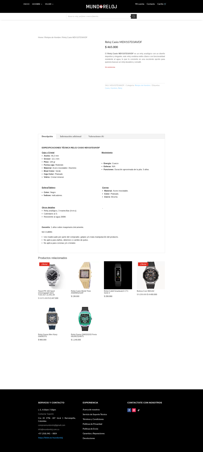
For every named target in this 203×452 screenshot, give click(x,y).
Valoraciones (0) (96, 136)
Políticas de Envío (90, 429)
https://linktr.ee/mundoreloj (50, 438)
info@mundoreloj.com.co (48, 429)
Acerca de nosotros (91, 410)
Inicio (26, 4)
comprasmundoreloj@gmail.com (51, 425)
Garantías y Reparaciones (94, 434)
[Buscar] (134, 16)
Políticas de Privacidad (92, 424)
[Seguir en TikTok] (139, 410)
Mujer (48, 4)
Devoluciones (89, 438)
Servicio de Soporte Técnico (95, 414)
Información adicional (70, 136)
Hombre (36, 4)
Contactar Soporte (46, 414)
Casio (107, 88)
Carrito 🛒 (161, 4)
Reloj (120, 88)
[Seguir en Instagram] (134, 410)
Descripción (47, 136)
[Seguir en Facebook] (129, 410)
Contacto (151, 4)
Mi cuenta (139, 4)
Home (40, 37)
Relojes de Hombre (53, 37)
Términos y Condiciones (93, 419)
